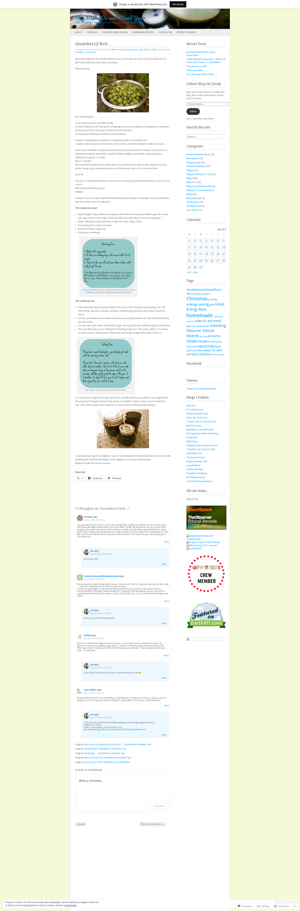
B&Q (189, 293)
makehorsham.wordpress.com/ (202, 445)
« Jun (188, 272)
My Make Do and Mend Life (200, 429)
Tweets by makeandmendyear (201, 388)
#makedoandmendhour (198, 154)
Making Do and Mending (198, 190)
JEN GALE (190, 405)
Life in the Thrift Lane (196, 417)
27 (218, 260)
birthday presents (201, 294)
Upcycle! (80, 824)
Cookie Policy (70, 905)
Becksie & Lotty (193, 425)
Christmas (197, 298)
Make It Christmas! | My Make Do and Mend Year (108, 757)
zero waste (218, 354)
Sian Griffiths (90, 690)
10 (200, 247)
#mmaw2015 (192, 158)
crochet (212, 299)
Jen (92, 551)
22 (189, 260)
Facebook (193, 364)
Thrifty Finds (192, 202)
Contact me (165, 32)
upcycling (205, 346)
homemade (199, 315)
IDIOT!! (147, 49)
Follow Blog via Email (203, 84)
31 (200, 267)
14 (223, 247)
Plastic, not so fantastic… (153, 824)
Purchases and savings (115, 32)
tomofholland (193, 465)
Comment (158, 805)
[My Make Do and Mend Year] (134, 19)
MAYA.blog (191, 441)
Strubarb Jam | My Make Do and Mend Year (105, 749)
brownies (105, 463)
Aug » (195, 272)
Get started (178, 4)
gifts (211, 304)
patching (203, 336)
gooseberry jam (136, 49)
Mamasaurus (122, 290)
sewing (213, 341)
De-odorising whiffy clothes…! (201, 74)
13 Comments (90, 52)
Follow (193, 111)
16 (195, 254)
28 (223, 260)
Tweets (192, 381)
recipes (154, 49)
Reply (166, 542)
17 (200, 254)
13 (218, 247)
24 (200, 260)
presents (214, 336)
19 (212, 254)
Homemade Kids (194, 469)
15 (189, 254)
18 (206, 254)
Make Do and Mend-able (198, 186)
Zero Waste (192, 210)
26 (212, 260)
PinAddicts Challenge (196, 473)
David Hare (191, 437)
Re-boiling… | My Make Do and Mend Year (105, 753)
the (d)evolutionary (195, 477)
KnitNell (87, 635)
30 (195, 267)
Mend (189, 194)
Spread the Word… (187, 32)
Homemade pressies (143, 32)
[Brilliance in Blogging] (206, 539)
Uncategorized (193, 206)
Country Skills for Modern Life (201, 421)
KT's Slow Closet (194, 409)
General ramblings (195, 166)
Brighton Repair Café (196, 461)
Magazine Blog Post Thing (199, 174)
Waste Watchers (201, 354)
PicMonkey (90, 292)
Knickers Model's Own (197, 413)
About (78, 32)
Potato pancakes (194, 70)
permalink (79, 52)
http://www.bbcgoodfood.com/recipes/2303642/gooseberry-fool (115, 729)
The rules (92, 32)
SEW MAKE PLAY (194, 453)
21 (223, 254)
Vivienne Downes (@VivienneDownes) (101, 576)
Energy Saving (193, 162)
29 (189, 267)
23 (195, 260)
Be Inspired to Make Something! (202, 433)
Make (113, 49)
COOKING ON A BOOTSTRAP (200, 449)
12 (212, 247)
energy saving (197, 304)
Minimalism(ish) (194, 198)
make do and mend (208, 321)
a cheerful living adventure (199, 481)
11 (206, 247)
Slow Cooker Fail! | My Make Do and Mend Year (107, 762)
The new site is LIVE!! (196, 66)
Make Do (190, 182)
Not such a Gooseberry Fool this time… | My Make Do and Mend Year (118, 744)
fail (127, 49)
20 (218, 254)
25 (206, 260)
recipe (191, 341)
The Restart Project (195, 457)
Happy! (189, 170)
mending (218, 325)
